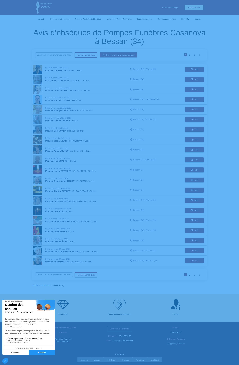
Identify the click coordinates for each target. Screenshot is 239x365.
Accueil (41, 19)
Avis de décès (46, 285)
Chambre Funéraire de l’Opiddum (88, 19)
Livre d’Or (185, 19)
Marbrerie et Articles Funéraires (119, 19)
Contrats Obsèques (144, 19)
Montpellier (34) (152, 99)
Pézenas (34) (151, 260)
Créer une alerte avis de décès (120, 55)
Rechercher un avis (86, 55)
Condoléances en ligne (167, 19)
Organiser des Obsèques (59, 19)
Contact (197, 19)
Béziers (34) (151, 69)
